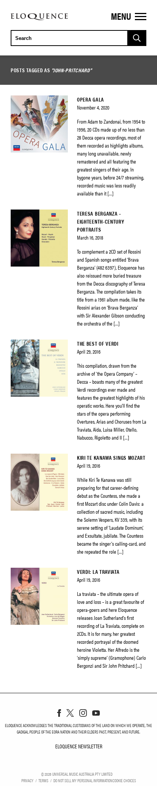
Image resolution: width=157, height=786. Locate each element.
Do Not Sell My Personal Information (82, 780)
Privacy (27, 780)
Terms (43, 780)
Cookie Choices (124, 780)
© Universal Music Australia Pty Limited (76, 774)
